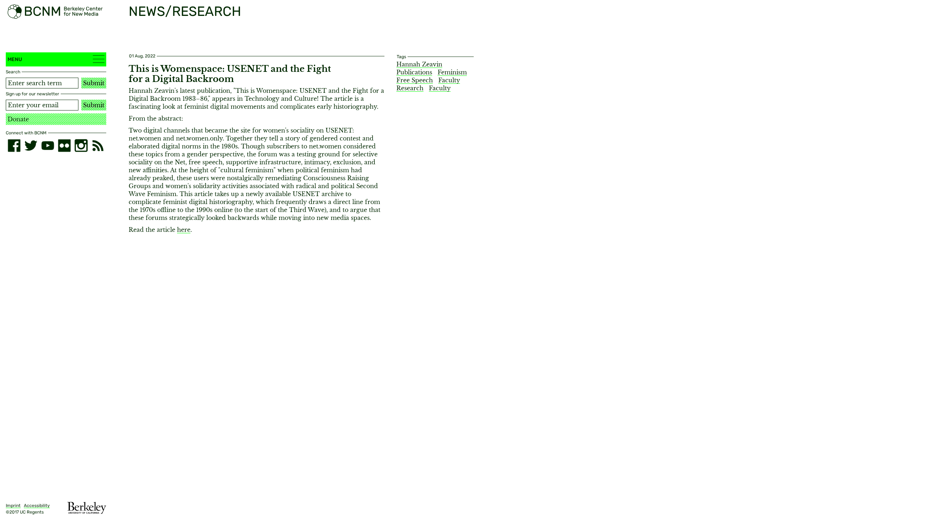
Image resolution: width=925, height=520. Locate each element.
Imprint (13, 505)
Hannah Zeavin (419, 64)
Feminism (452, 72)
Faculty (440, 88)
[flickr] (64, 145)
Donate (18, 119)
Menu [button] (15, 59)
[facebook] (14, 145)
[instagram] (81, 145)
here (183, 229)
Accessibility (37, 505)
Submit (93, 83)
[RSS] (98, 145)
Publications (414, 72)
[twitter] (30, 145)
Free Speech (414, 80)
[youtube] (47, 145)
